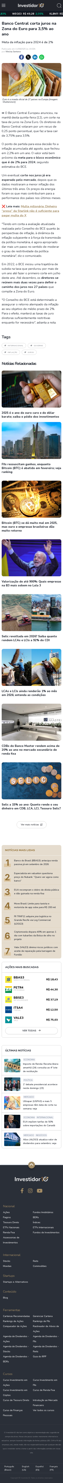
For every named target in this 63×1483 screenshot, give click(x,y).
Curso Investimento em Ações (15, 1382)
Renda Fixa (9, 1232)
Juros (31, 352)
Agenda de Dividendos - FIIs (46, 1339)
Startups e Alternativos (15, 1282)
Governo (38, 346)
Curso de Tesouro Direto (16, 1400)
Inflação (12, 352)
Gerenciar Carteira (43, 1316)
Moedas (7, 1266)
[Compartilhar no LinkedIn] (34, 57)
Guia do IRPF (39, 1356)
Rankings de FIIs (41, 1321)
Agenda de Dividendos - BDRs (16, 1359)
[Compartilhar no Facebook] (21, 57)
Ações (6, 1212)
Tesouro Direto (11, 1222)
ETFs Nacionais (11, 1227)
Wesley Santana (13, 51)
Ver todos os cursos (43, 1410)
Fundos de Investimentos (46, 1232)
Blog (5, 1297)
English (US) (25, 1468)
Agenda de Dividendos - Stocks (16, 1349)
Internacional (15, 346)
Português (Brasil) (9, 1468)
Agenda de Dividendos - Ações (16, 1339)
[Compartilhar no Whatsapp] (41, 57)
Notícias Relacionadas (19, 364)
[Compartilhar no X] (28, 57)
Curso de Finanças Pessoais (13, 1413)
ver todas (29, 1030)
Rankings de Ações (13, 1321)
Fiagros (7, 1217)
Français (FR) (54, 1468)
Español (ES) (40, 1468)
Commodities (40, 1266)
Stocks (6, 1261)
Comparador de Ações (15, 1326)
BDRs (36, 1217)
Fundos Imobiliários (43, 1212)
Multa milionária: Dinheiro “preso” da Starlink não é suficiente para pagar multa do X (30, 210)
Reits (35, 1261)
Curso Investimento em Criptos (15, 1393)
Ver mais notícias (30, 824)
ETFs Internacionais (43, 1227)
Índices (36, 1222)
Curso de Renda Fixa (44, 1390)
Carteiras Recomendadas (16, 1316)
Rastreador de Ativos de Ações (46, 1329)
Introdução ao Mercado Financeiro (45, 1403)
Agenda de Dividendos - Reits (46, 1349)
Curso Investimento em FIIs (45, 1382)
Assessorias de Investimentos (11, 1240)
